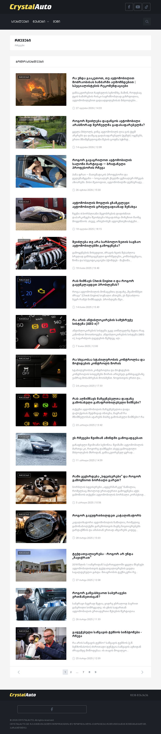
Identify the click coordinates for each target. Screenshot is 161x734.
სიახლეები (20, 21)
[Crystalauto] (32, 7)
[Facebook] (52, 709)
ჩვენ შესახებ (139, 695)
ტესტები (39, 21)
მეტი (56, 21)
